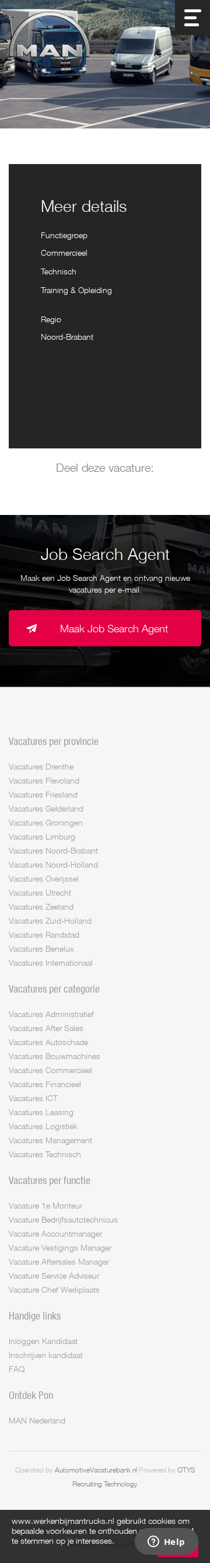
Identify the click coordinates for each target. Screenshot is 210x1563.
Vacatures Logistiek (43, 1126)
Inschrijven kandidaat (46, 1355)
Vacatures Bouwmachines (54, 1056)
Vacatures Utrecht (40, 892)
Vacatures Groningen (46, 822)
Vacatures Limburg (42, 836)
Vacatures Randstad (44, 934)
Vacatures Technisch (45, 1154)
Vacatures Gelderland (46, 808)
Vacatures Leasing (41, 1112)
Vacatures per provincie (54, 740)
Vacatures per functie (49, 1180)
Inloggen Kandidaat (43, 1341)
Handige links (35, 1315)
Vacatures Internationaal (51, 962)
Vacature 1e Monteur (45, 1205)
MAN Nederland (37, 1420)
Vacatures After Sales (46, 1028)
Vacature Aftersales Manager (59, 1261)
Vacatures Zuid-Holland (50, 920)
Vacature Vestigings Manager (60, 1247)
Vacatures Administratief (51, 1014)
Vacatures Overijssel (44, 878)
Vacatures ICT (33, 1098)
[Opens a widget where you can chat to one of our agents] (166, 1542)
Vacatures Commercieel (50, 1070)
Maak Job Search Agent (114, 628)
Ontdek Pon (31, 1394)
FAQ (16, 1369)
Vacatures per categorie (54, 988)
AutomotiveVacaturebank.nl (96, 1469)
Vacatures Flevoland (44, 780)
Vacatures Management (50, 1140)
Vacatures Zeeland (41, 906)
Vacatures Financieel (45, 1084)
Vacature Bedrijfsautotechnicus (63, 1219)
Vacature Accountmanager (55, 1233)
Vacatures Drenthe (41, 766)
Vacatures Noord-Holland (53, 864)
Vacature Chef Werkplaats (54, 1289)
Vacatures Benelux (41, 948)
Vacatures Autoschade (48, 1042)
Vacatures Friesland (43, 794)
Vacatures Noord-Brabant (53, 850)
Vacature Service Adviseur (54, 1275)
